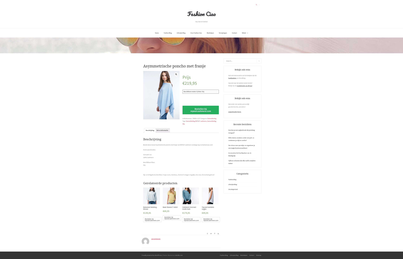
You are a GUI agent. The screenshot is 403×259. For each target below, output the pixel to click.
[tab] (150, 130)
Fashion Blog (168, 33)
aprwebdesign (155, 239)
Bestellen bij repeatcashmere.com (200, 110)
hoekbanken (232, 78)
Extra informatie (162, 130)
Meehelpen (210, 33)
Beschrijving (150, 130)
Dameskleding (211, 118)
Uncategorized (233, 189)
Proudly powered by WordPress (152, 255)
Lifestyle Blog (181, 33)
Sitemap (258, 255)
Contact (234, 33)
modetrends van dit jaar (244, 86)
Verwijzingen (223, 33)
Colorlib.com (179, 255)
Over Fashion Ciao (196, 33)
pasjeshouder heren (234, 112)
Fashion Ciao (201, 13)
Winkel (244, 33)
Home (157, 33)
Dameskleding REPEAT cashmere (196, 121)
